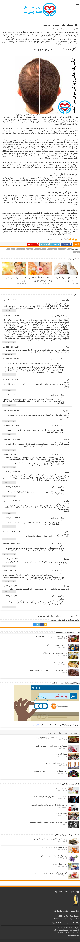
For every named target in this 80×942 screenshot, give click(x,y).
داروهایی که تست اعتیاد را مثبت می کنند (51, 746)
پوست (73, 29)
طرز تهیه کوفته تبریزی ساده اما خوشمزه (51, 636)
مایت (13, 249)
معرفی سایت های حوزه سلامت (67, 927)
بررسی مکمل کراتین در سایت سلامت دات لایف (48, 805)
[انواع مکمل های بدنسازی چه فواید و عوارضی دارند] (73, 773)
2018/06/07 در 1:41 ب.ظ (10, 596)
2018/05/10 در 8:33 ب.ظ (10, 559)
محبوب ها (74, 733)
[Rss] (45, 624)
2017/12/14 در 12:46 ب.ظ (11, 439)
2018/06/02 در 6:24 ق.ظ (10, 586)
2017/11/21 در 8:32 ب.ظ (10, 410)
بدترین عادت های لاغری (58, 788)
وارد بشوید (42, 616)
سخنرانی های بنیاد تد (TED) (68, 916)
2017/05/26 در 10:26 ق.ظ (11, 300)
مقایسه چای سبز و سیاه (58, 864)
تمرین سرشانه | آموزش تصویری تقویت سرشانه (48, 822)
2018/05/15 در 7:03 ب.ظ (10, 570)
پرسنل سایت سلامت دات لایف (67, 932)
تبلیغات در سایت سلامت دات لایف (66, 918)
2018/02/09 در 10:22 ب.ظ (11, 487)
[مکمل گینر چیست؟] (73, 756)
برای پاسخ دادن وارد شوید (9, 310)
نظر (59, 733)
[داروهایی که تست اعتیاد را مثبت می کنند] (73, 748)
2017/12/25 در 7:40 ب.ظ (10, 454)
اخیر (66, 733)
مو (8, 249)
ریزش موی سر (20, 249)
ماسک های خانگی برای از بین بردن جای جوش (40, 279)
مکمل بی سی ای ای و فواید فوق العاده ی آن (50, 796)
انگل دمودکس (62, 249)
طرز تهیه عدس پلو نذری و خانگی (54, 653)
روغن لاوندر (30, 249)
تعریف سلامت (73, 935)
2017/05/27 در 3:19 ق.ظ (10, 315)
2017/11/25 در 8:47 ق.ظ (10, 425)
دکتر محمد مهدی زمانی (60, 315)
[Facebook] (42, 624)
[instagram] (34, 624)
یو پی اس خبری (60, 29)
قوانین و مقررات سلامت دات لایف (66, 930)
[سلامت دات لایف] (40, 9)
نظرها (50, 29)
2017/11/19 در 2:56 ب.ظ (10, 358)
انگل (70, 249)
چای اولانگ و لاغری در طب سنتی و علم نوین (50, 838)
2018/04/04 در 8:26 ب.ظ (11, 518)
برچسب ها (51, 733)
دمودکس (38, 249)
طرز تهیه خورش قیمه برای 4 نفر (54, 645)
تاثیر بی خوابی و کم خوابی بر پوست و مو (66, 279)
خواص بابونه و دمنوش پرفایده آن (54, 847)
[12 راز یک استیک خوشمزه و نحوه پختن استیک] (73, 739)
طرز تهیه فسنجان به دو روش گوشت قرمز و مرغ (48, 670)
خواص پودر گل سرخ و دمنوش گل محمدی (51, 872)
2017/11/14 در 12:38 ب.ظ (11, 379)
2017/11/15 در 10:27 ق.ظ (10, 394)
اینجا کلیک (35, 724)
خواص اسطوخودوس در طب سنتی (54, 855)
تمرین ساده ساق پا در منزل (56, 762)
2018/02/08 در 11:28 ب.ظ (11, 472)
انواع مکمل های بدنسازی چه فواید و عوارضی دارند (48, 771)
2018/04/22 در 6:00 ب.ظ (11, 543)
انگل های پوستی (52, 249)
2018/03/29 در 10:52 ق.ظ (11, 501)
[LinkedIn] (38, 624)
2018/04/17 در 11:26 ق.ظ (11, 531)
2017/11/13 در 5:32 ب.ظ (10, 347)
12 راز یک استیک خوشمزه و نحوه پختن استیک (50, 737)
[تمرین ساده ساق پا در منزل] (73, 765)
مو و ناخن (68, 29)
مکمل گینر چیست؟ (59, 754)
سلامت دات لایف (57, 358)
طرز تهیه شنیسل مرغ (59, 661)
